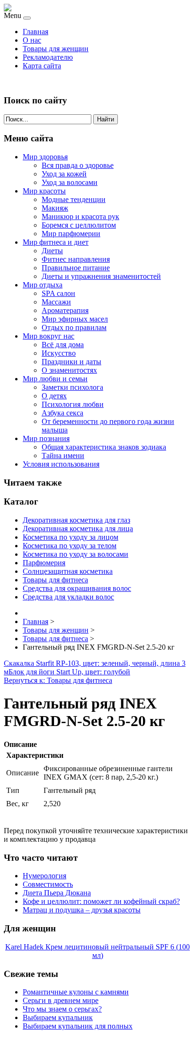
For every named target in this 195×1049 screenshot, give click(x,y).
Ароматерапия (65, 310)
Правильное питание (76, 268)
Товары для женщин (56, 49)
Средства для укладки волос (68, 597)
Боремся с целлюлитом (79, 225)
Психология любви (73, 404)
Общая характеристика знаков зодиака (104, 447)
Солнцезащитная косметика (68, 571)
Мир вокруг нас (48, 336)
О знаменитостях (69, 370)
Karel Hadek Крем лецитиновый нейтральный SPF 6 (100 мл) (97, 951)
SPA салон (58, 293)
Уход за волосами (70, 182)
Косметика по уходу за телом (69, 546)
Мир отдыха (42, 285)
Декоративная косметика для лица (78, 528)
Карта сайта (42, 66)
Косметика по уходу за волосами (75, 554)
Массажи (56, 302)
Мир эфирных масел (75, 319)
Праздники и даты (71, 362)
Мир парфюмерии (71, 234)
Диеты (52, 251)
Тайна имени (63, 455)
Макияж (55, 208)
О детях (54, 396)
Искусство (59, 353)
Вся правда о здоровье (78, 165)
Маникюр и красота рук (80, 216)
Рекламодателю (48, 57)
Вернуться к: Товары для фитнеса (58, 680)
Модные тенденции (74, 199)
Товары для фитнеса (55, 580)
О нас (32, 40)
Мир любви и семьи (55, 379)
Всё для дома (63, 344)
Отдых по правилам (74, 327)
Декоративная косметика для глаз (76, 520)
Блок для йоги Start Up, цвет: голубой (69, 672)
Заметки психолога (72, 387)
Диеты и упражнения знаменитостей (101, 276)
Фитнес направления (76, 259)
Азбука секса (62, 413)
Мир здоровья (45, 157)
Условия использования (61, 464)
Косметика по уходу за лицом (70, 537)
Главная (35, 32)
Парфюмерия (44, 563)
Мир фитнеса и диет (56, 242)
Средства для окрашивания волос (77, 588)
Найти (105, 119)
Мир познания (46, 438)
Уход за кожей (64, 174)
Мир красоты (44, 191)
